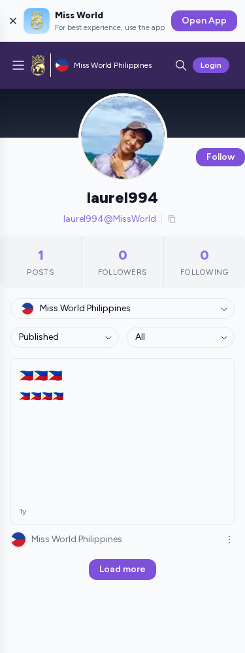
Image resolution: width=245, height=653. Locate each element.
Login (211, 65)
